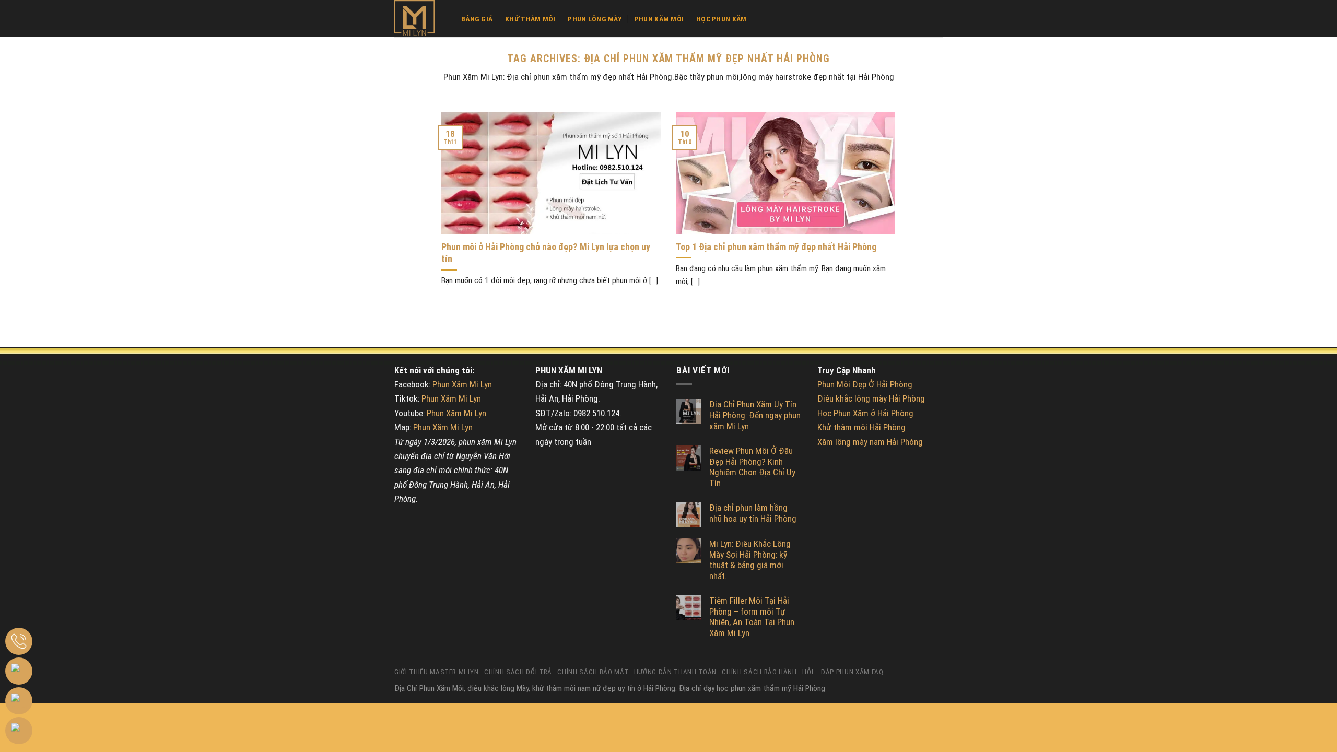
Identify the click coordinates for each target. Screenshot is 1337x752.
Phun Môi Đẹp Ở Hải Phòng (864, 384)
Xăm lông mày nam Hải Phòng (870, 442)
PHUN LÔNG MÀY (595, 19)
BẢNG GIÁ (476, 19)
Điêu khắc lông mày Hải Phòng (871, 398)
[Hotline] (18, 641)
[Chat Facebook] (18, 700)
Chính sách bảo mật (592, 672)
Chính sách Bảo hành (759, 672)
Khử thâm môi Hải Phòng (861, 427)
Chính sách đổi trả (518, 672)
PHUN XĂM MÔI (659, 19)
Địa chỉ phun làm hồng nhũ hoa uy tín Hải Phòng (752, 513)
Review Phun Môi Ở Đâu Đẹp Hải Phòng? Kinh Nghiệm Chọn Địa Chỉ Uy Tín (752, 466)
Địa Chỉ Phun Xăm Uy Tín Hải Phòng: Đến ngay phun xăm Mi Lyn (755, 415)
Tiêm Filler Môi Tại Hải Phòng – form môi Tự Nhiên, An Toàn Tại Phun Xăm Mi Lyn (751, 616)
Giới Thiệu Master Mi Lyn (436, 672)
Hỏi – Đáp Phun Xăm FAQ (842, 672)
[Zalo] (18, 671)
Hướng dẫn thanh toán (675, 672)
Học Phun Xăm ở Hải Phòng (865, 413)
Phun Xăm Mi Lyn (462, 384)
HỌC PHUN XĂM (721, 19)
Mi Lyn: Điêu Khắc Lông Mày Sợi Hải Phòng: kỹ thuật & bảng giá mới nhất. (750, 559)
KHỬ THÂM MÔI (530, 19)
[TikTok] (18, 730)
